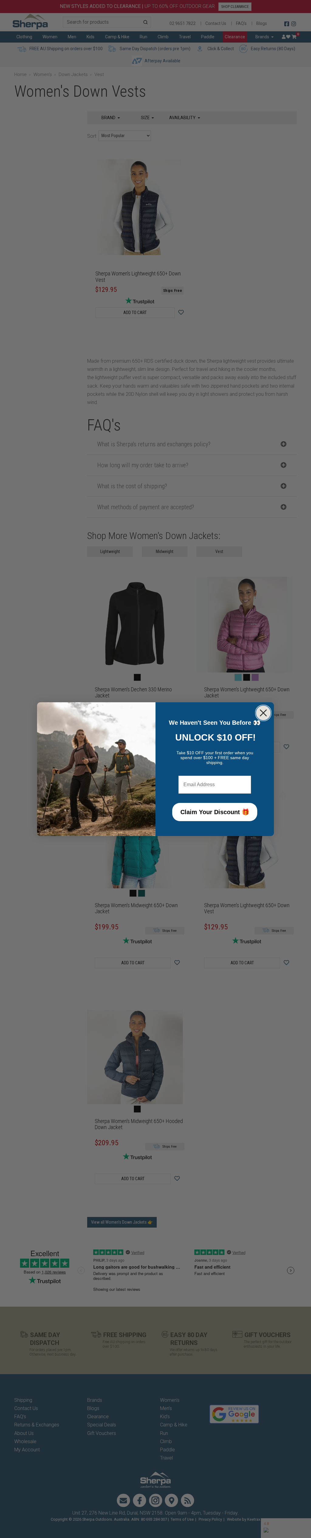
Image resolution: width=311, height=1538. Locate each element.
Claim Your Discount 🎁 (214, 812)
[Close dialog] (263, 713)
